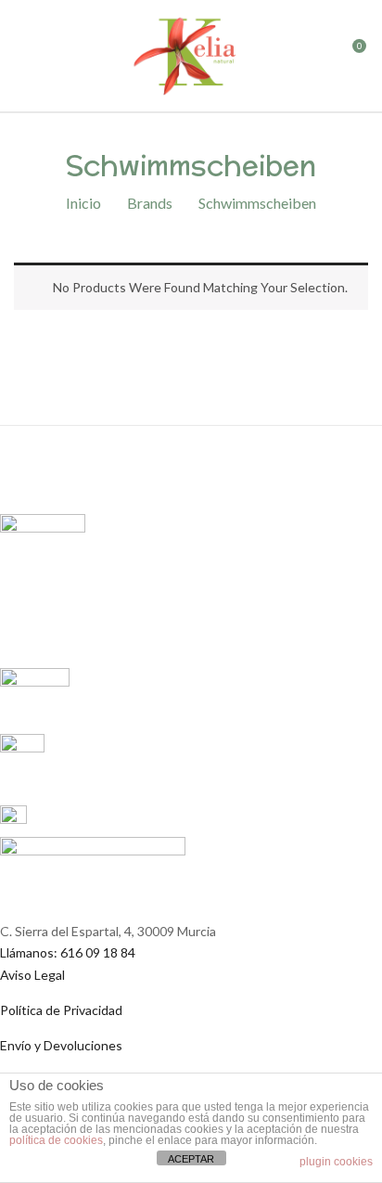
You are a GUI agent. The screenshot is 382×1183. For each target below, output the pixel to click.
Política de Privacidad (61, 1010)
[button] (351, 60)
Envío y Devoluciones (61, 1045)
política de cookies (56, 1140)
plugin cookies (336, 1161)
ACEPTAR (191, 1158)
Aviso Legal (32, 975)
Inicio (83, 203)
